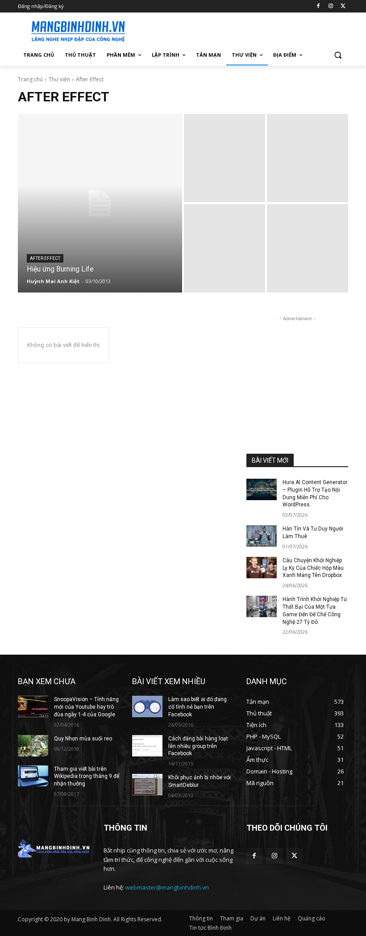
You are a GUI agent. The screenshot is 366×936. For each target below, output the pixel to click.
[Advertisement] (243, 30)
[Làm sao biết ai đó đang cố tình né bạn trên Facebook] (147, 706)
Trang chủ (30, 79)
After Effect (45, 258)
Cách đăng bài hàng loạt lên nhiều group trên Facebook (198, 746)
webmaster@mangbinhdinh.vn (167, 887)
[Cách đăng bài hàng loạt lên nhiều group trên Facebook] (147, 745)
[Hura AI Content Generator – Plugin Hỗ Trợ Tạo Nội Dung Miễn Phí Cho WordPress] (261, 489)
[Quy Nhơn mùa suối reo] (33, 745)
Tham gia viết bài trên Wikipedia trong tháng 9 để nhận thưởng (86, 776)
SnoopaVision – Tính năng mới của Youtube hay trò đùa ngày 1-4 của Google (86, 707)
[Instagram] (330, 6)
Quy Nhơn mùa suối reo (83, 738)
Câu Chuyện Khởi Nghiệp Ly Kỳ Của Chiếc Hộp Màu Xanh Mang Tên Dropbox (313, 568)
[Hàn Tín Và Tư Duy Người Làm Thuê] (261, 536)
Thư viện (59, 79)
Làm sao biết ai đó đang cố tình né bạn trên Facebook (197, 707)
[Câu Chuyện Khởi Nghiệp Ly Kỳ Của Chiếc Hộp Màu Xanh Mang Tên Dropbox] (261, 567)
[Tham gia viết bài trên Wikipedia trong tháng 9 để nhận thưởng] (33, 776)
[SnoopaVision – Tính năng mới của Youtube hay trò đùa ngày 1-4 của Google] (33, 706)
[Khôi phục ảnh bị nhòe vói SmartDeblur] (147, 784)
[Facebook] (318, 6)
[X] (343, 6)
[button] (337, 55)
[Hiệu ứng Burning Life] (100, 203)
